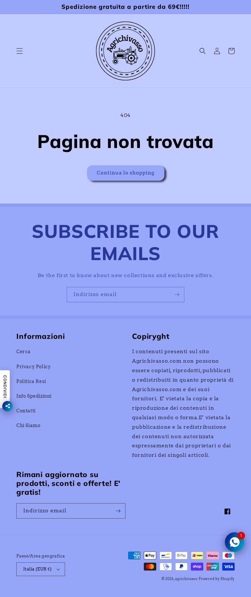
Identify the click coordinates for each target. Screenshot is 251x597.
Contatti (26, 410)
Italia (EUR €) (37, 569)
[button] (19, 51)
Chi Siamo (28, 425)
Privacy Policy (33, 366)
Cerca (23, 351)
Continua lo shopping (126, 173)
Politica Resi (31, 381)
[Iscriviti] (177, 294)
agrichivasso (186, 579)
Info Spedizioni (34, 396)
